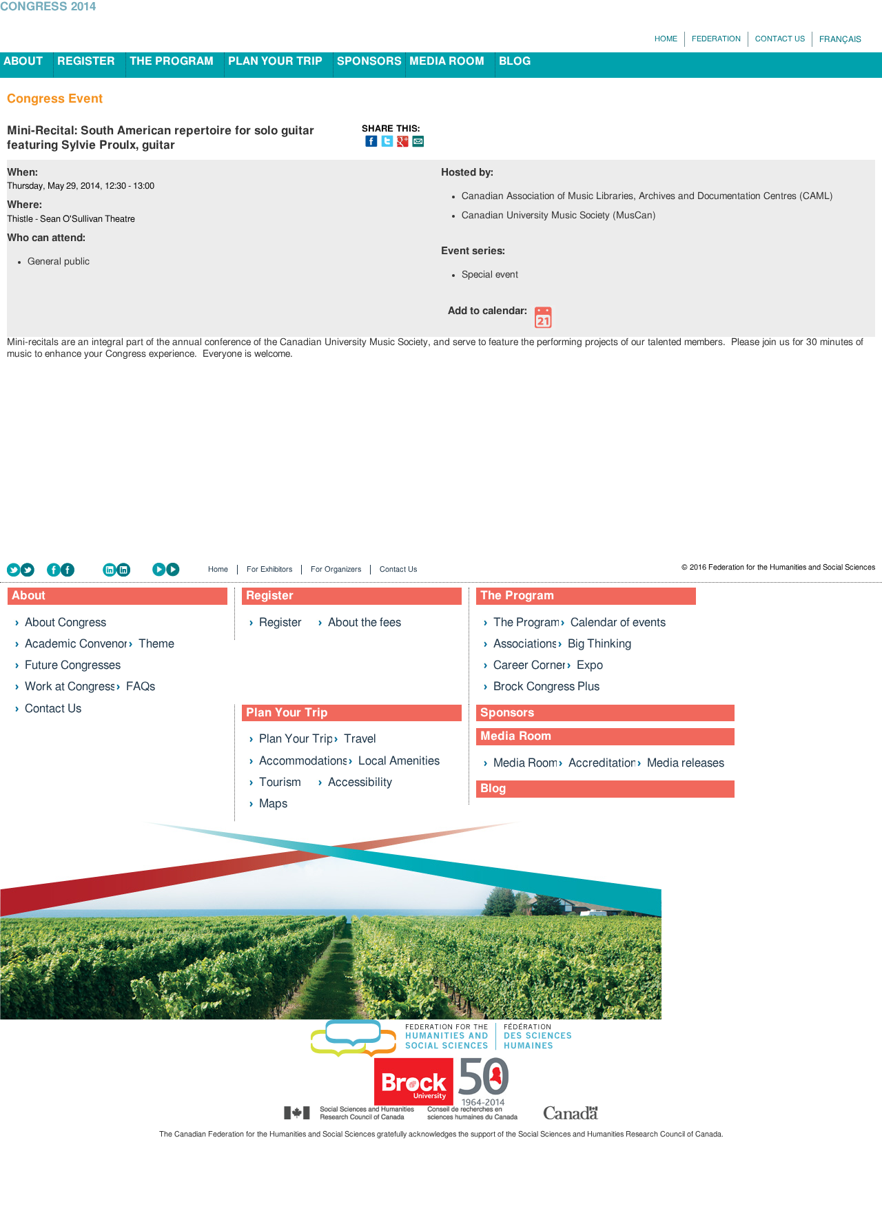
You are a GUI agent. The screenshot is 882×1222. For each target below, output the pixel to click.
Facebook (75, 570)
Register (86, 61)
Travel (360, 739)
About (23, 61)
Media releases (685, 763)
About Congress (65, 622)
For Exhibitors (269, 569)
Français (840, 39)
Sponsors (369, 61)
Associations (525, 644)
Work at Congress (70, 686)
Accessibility (360, 782)
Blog (515, 61)
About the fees (364, 622)
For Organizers (336, 569)
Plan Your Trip (275, 61)
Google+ (403, 141)
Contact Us (780, 39)
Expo (590, 665)
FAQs (140, 686)
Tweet (387, 141)
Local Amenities (399, 761)
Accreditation (602, 763)
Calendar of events (618, 622)
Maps (273, 803)
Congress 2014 (48, 6)
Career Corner (529, 665)
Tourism (280, 782)
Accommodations (303, 761)
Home (666, 39)
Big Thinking (599, 644)
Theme (156, 644)
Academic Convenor (76, 644)
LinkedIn (127, 570)
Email (418, 141)
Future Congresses (73, 665)
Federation (716, 39)
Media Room (446, 61)
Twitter (27, 570)
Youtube (175, 570)
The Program (172, 61)
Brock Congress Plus (546, 686)
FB (371, 141)
